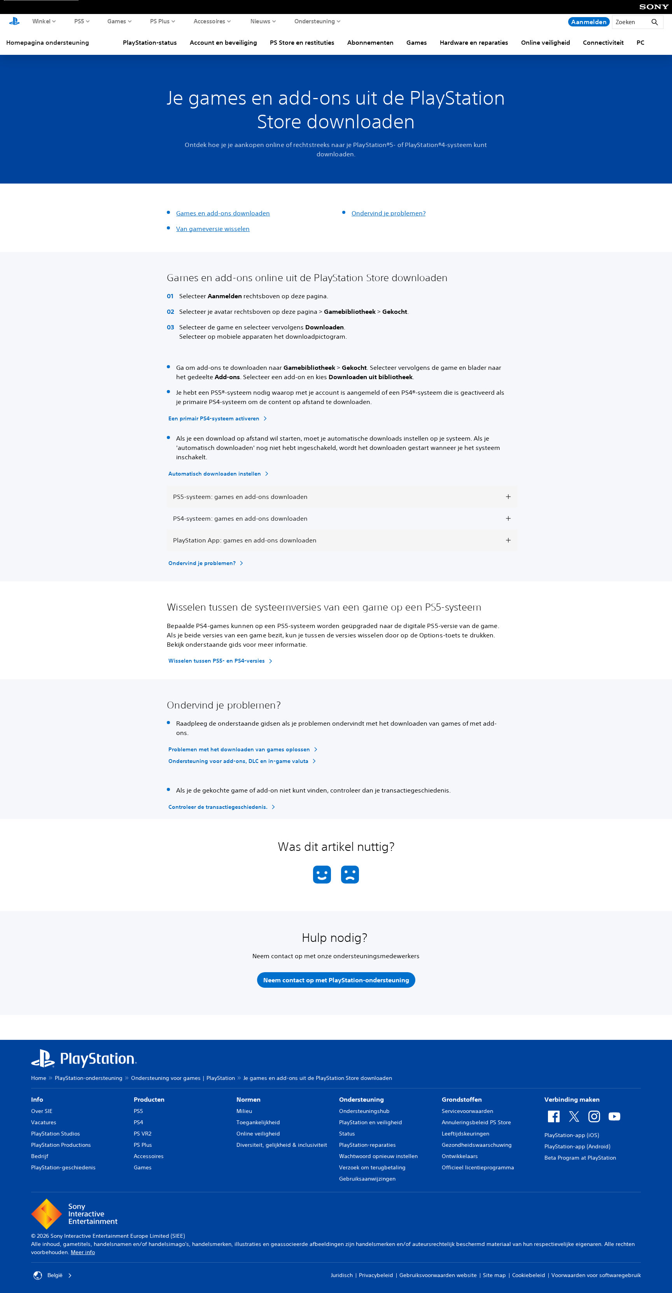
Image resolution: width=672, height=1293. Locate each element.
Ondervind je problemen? (388, 213)
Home (38, 1077)
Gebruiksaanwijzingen (367, 1178)
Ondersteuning (314, 20)
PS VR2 (142, 1133)
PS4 (138, 1122)
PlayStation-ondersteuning (88, 1077)
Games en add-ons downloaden (223, 213)
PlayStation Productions (61, 1144)
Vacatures (43, 1122)
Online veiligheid (545, 42)
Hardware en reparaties (474, 42)
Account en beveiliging (223, 42)
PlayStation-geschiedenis (63, 1167)
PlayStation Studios (55, 1133)
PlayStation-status (150, 42)
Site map (494, 1275)
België (55, 1275)
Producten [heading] (149, 1099)
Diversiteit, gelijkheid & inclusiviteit (281, 1144)
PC (640, 42)
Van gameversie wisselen (213, 229)
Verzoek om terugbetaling (372, 1167)
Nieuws (260, 20)
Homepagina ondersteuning (47, 42)
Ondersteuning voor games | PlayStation (183, 1077)
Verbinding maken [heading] (572, 1099)
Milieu (244, 1111)
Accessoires (210, 20)
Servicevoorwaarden (467, 1111)
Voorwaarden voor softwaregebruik (596, 1275)
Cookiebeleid (528, 1275)
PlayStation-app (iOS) (571, 1135)
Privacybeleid (376, 1275)
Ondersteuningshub (364, 1111)
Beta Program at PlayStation (580, 1157)
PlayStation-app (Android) (577, 1146)
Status (347, 1133)
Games (116, 20)
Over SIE (41, 1111)
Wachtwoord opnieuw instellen (378, 1156)
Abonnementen (370, 42)
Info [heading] (37, 1099)
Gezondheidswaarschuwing (477, 1144)
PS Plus (160, 20)
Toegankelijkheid (258, 1122)
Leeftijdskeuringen (465, 1133)
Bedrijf (39, 1156)
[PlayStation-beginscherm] (14, 21)
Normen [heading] (248, 1099)
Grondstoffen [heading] (462, 1099)
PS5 (79, 20)
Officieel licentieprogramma (478, 1167)
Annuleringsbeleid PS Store (476, 1122)
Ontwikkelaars (460, 1156)
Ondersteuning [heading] (361, 1099)
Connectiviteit (603, 42)
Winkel (41, 20)
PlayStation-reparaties (367, 1144)
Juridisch (342, 1275)
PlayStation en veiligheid (370, 1122)
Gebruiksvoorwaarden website (438, 1275)
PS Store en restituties (302, 42)
